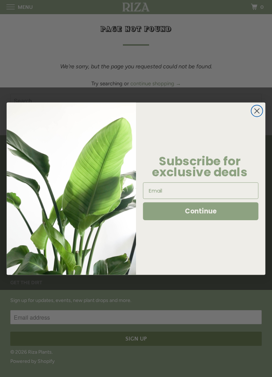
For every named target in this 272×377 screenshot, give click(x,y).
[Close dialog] (257, 110)
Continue (200, 211)
